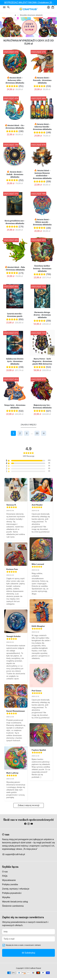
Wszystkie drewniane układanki (31, 15)
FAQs (4, 876)
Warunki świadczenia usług (15, 901)
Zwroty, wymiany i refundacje (15, 889)
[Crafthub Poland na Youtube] (32, 824)
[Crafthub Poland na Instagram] (28, 824)
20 (37, 433)
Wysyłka (6, 897)
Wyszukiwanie (9, 880)
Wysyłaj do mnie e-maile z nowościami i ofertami (23, 945)
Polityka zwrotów (10, 884)
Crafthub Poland (35, 968)
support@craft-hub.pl (13, 854)
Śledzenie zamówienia (13, 906)
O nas (5, 871)
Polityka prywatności (11, 893)
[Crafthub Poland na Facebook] (25, 824)
